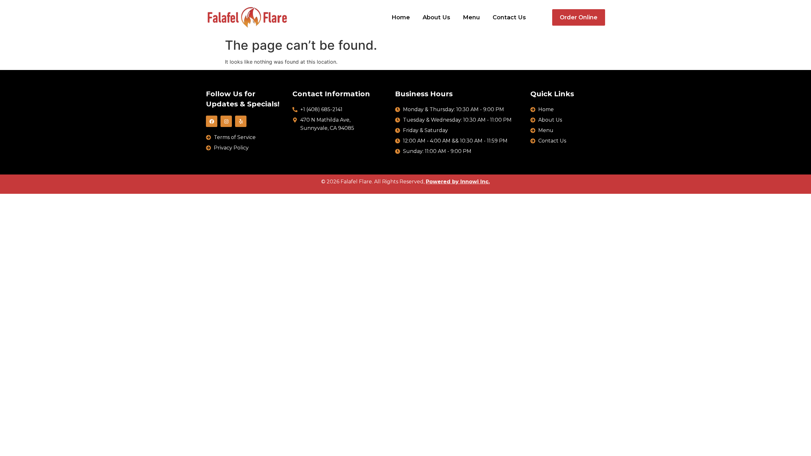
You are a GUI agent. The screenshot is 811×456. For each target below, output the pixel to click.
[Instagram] (226, 121)
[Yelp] (240, 121)
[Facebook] (211, 121)
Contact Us (509, 17)
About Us (436, 17)
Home (401, 17)
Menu (471, 17)
